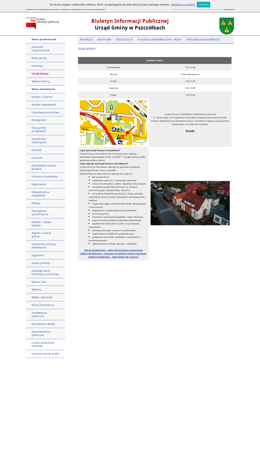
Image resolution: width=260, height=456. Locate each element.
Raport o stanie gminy (41, 234)
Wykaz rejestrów (42, 297)
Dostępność (39, 120)
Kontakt (36, 150)
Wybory (36, 289)
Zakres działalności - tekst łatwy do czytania (113, 256)
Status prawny (41, 263)
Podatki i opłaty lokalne (41, 223)
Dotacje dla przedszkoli (39, 129)
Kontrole (37, 157)
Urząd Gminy (40, 73)
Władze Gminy (41, 81)
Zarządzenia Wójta (43, 324)
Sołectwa (37, 65)
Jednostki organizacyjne (41, 48)
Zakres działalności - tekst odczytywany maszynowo (113, 250)
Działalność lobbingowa (39, 140)
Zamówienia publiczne (39, 314)
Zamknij (204, 4)
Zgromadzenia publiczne (41, 333)
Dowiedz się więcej (183, 4)
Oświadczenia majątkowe (40, 193)
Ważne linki (39, 282)
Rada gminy (39, 58)
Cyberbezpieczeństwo (45, 112)
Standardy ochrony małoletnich (44, 245)
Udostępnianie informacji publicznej (45, 272)
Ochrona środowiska (44, 176)
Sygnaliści (38, 255)
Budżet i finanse (42, 97)
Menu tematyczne (43, 89)
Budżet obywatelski (44, 104)
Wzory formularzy (43, 305)
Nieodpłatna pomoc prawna (44, 167)
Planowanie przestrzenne (40, 212)
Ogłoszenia (39, 184)
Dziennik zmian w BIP (45, 353)
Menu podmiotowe (44, 39)
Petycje (36, 203)
